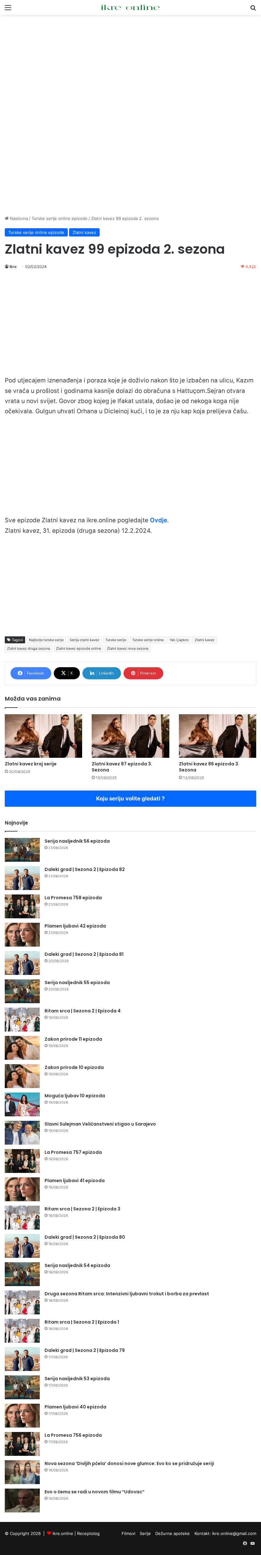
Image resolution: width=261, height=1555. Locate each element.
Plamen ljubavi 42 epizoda (75, 926)
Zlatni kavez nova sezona (127, 648)
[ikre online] (130, 7)
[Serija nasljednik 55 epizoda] (22, 991)
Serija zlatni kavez (84, 640)
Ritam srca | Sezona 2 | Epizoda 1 (82, 1322)
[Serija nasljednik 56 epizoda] (22, 850)
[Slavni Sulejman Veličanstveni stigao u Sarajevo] (22, 1133)
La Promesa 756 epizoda (73, 1435)
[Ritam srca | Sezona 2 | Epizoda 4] (22, 1019)
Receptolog (88, 1533)
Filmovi (128, 1533)
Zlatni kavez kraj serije (31, 764)
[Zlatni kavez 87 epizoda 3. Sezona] (130, 736)
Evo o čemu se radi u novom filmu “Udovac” (95, 1492)
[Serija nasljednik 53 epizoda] (22, 1387)
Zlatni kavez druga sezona (28, 648)
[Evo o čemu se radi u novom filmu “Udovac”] (22, 1500)
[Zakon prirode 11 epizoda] (22, 1048)
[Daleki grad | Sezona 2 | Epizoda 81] (22, 963)
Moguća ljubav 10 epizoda (75, 1096)
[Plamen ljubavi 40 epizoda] (22, 1416)
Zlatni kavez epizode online (78, 648)
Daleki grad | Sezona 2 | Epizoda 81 (84, 954)
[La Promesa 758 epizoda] (22, 906)
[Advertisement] (130, 65)
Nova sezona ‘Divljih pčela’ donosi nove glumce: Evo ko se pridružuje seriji (129, 1463)
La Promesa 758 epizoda (73, 897)
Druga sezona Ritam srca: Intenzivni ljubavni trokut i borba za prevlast (127, 1294)
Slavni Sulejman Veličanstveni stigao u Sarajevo (100, 1124)
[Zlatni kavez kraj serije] (43, 736)
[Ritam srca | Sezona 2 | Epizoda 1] (22, 1331)
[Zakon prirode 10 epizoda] (22, 1076)
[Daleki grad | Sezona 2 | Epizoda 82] (22, 878)
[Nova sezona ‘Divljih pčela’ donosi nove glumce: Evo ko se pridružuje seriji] (22, 1472)
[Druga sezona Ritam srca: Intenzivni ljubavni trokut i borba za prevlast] (22, 1302)
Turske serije (115, 640)
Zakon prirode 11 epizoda (73, 1039)
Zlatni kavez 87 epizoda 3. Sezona (122, 767)
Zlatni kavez (84, 232)
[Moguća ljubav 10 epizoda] (22, 1104)
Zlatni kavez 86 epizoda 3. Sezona (209, 767)
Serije (145, 1533)
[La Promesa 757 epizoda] (22, 1161)
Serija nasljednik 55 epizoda (77, 982)
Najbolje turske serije (46, 640)
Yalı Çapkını (179, 640)
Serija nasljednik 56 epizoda (77, 841)
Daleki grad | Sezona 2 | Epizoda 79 (85, 1350)
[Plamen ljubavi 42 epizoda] (22, 935)
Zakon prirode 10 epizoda (74, 1067)
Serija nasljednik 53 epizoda (77, 1378)
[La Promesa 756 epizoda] (22, 1444)
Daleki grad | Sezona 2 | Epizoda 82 (85, 869)
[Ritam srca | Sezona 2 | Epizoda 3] (22, 1218)
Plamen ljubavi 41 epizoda (75, 1180)
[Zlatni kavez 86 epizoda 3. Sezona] (217, 736)
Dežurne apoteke (172, 1533)
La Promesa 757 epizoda (73, 1152)
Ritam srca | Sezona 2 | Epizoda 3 (82, 1209)
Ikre (13, 266)
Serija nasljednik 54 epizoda (77, 1265)
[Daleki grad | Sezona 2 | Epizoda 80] (22, 1246)
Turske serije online (148, 640)
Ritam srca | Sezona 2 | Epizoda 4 (83, 1011)
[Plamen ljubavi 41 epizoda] (22, 1189)
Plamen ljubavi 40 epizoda (75, 1407)
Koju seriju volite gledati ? (130, 798)
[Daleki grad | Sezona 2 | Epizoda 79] (22, 1359)
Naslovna (18, 218)
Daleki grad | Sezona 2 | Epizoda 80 (85, 1237)
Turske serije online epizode (60, 218)
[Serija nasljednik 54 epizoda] (22, 1274)
